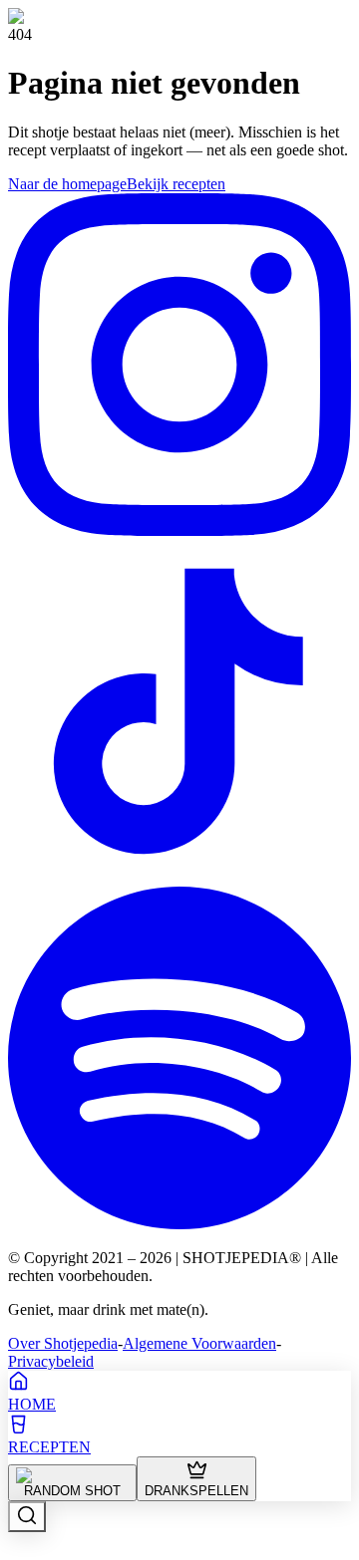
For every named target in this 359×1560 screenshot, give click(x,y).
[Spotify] (179, 1223)
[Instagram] (179, 530)
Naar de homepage (67, 183)
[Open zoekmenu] (27, 1516)
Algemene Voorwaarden (199, 1343)
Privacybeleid (51, 1361)
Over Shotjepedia (63, 1343)
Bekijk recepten (176, 183)
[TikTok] (179, 877)
